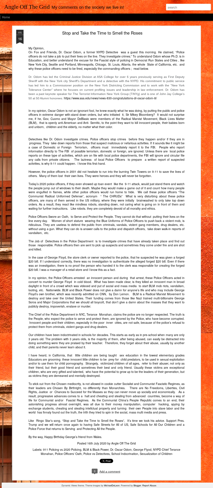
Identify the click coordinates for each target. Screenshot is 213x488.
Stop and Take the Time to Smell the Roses (102, 33)
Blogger (137, 485)
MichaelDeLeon (112, 485)
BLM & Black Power (96, 449)
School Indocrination (124, 454)
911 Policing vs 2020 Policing (62, 449)
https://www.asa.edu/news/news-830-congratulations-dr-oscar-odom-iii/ (110, 98)
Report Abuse (149, 485)
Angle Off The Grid (123, 443)
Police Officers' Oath (68, 454)
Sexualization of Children (156, 454)
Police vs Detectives (96, 454)
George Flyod (142, 449)
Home (6, 17)
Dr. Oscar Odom (121, 449)
